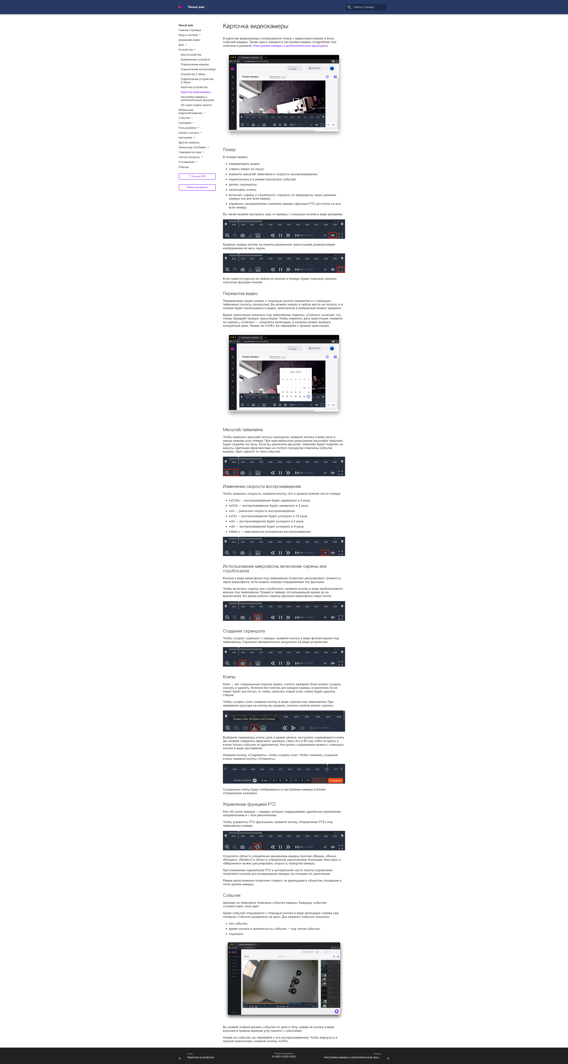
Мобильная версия (197, 187)
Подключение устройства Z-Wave (197, 81)
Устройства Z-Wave (193, 74)
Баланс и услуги (189, 133)
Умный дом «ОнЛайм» (192, 147)
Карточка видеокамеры (196, 92)
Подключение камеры (195, 64)
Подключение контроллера (198, 69)
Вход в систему (188, 35)
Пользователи (187, 128)
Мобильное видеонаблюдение (190, 111)
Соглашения (186, 162)
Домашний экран (189, 40)
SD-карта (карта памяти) (196, 105)
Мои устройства (191, 54)
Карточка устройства (194, 87)
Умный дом (186, 25)
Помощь (184, 167)
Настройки (185, 138)
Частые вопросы (189, 157)
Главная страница (190, 30)
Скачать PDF (198, 176)
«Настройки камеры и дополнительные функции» (289, 46)
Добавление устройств (195, 59)
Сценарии (185, 123)
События (184, 118)
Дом (181, 45)
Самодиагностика (190, 152)
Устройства (186, 50)
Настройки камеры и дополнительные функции (197, 99)
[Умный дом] (180, 5)
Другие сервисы (189, 142)
